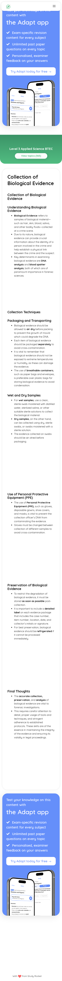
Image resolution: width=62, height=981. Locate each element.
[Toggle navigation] (54, 6)
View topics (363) (31, 155)
